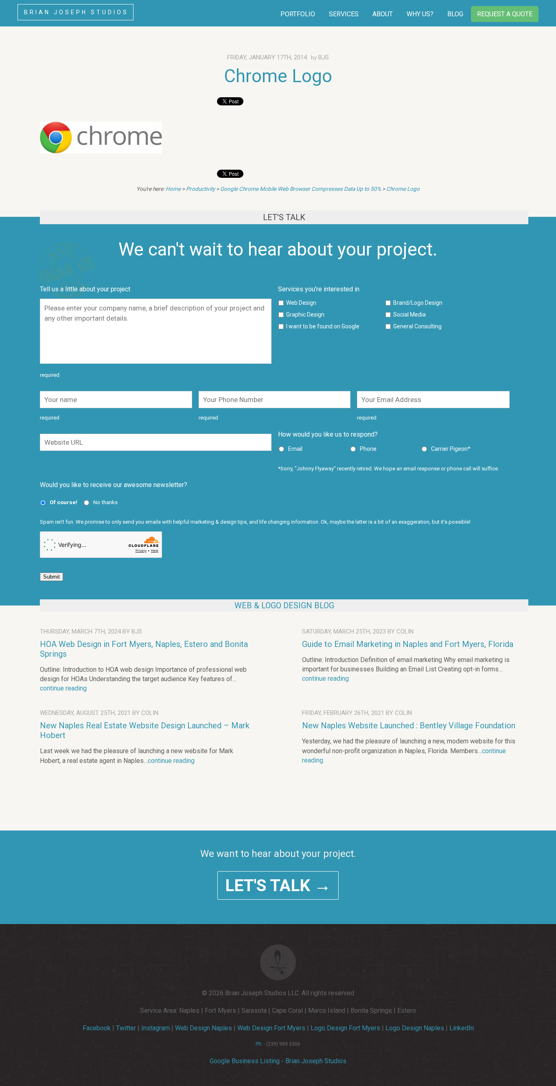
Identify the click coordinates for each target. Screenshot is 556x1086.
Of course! (63, 502)
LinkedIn (461, 1028)
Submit (51, 577)
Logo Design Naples (414, 1028)
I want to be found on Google (322, 326)
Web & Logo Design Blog (284, 605)
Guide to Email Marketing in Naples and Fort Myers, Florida (407, 644)
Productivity (200, 189)
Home (173, 189)
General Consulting (417, 326)
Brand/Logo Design (417, 302)
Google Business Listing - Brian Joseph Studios (278, 1061)
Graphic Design (305, 314)
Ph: (259, 1044)
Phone (368, 449)
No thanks (105, 502)
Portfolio (297, 14)
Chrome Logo (278, 76)
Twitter (126, 1028)
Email (295, 449)
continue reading (63, 688)
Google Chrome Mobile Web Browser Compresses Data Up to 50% (300, 189)
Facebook (97, 1028)
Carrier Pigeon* (451, 449)
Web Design (301, 302)
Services (344, 14)
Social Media (409, 314)
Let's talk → (278, 885)
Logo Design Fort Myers (345, 1028)
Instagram (155, 1028)
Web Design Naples (203, 1028)
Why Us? (420, 14)
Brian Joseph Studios (76, 12)
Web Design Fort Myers (271, 1028)
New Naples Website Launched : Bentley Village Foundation (408, 725)
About (382, 14)
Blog (455, 14)
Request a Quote (504, 14)
